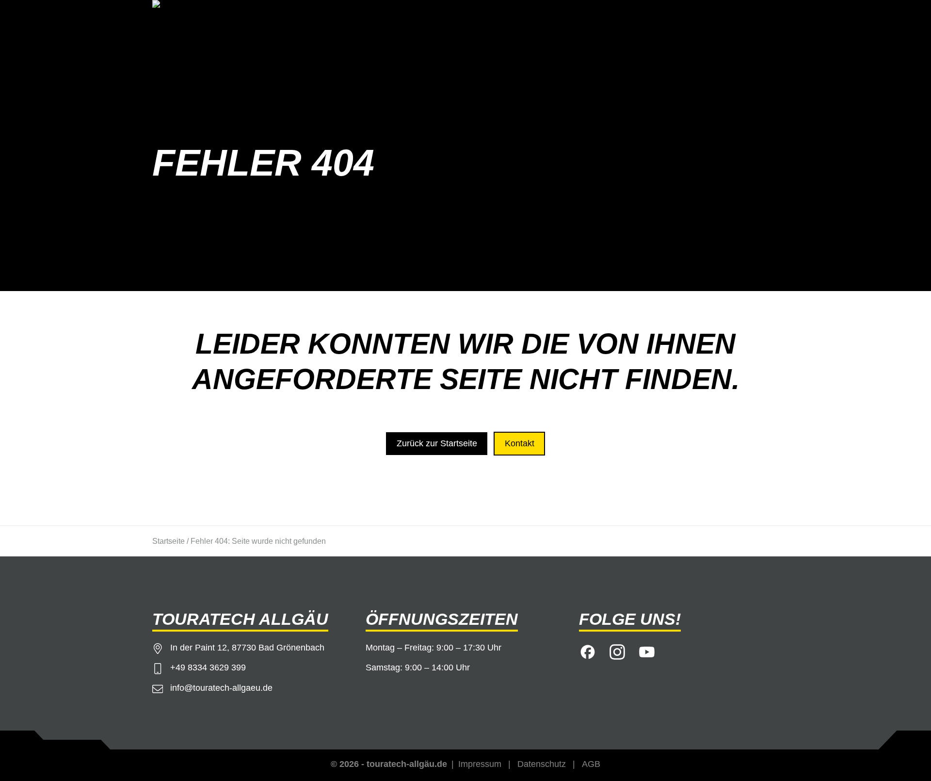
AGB (591, 764)
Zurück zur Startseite (437, 443)
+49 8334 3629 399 (208, 667)
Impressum (479, 764)
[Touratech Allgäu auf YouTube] (647, 650)
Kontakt (519, 443)
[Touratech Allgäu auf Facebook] (587, 650)
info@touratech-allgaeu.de (221, 688)
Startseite (168, 541)
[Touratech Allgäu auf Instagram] (617, 650)
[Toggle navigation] (765, 18)
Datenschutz (541, 764)
